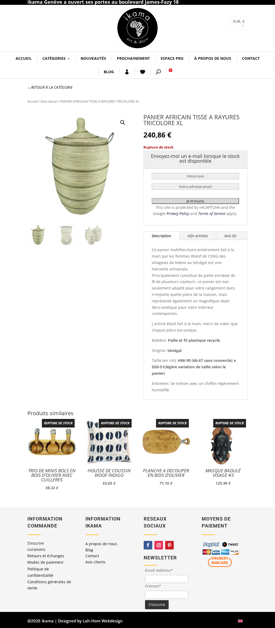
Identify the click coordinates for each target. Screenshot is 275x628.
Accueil (24, 58)
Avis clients (95, 561)
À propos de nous (212, 58)
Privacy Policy (178, 213)
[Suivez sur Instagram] (158, 545)
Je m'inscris (195, 201)
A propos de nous (101, 543)
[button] (123, 122)
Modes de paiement (45, 562)
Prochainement (133, 58)
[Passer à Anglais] (240, 621)
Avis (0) (230, 235)
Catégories (54, 58)
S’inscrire (35, 543)
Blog (109, 71)
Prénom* (153, 586)
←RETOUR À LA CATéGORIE (50, 87)
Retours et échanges (45, 555)
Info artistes (197, 235)
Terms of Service (212, 213)
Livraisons (36, 549)
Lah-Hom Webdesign (103, 620)
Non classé (49, 101)
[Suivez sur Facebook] (148, 545)
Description (161, 235)
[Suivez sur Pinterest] (169, 545)
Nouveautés (93, 58)
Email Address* (159, 570)
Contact (251, 58)
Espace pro (172, 58)
